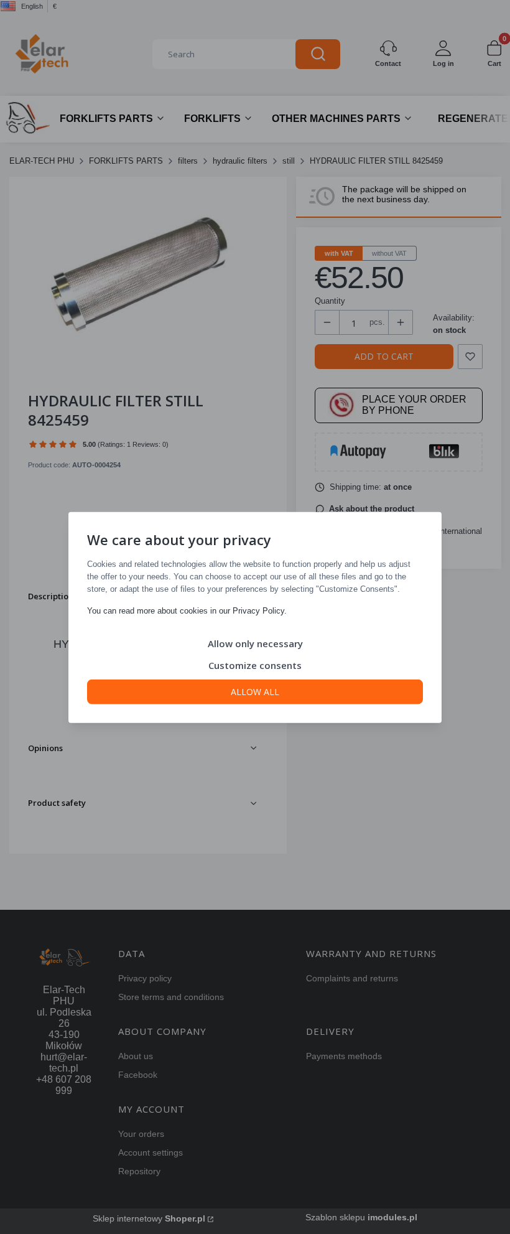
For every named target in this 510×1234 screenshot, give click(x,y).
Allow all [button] (255, 691)
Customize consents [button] (255, 664)
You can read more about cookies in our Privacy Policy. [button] (187, 610)
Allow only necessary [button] (255, 643)
